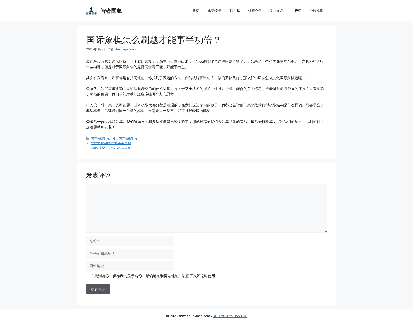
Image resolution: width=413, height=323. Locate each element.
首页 (196, 11)
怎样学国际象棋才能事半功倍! (111, 143)
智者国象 (111, 11)
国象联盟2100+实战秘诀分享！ (112, 148)
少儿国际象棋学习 (125, 138)
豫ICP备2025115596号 (230, 316)
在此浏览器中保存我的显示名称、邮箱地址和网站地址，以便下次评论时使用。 (155, 276)
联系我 (235, 11)
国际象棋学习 (100, 138)
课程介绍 (254, 11)
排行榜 (296, 11)
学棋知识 (276, 11)
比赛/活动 (215, 11)
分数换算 (316, 11)
